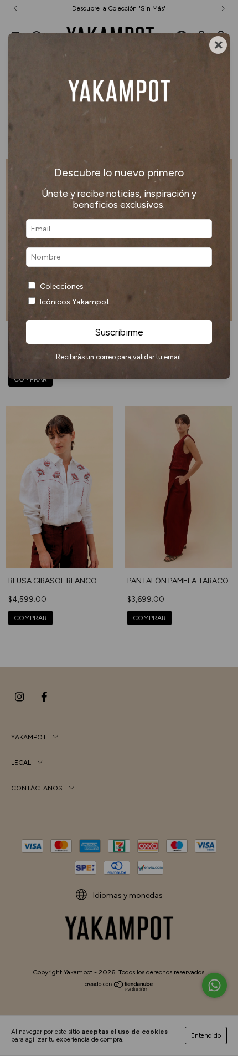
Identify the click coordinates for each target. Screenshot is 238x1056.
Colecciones (62, 286)
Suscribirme (119, 332)
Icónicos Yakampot (75, 302)
